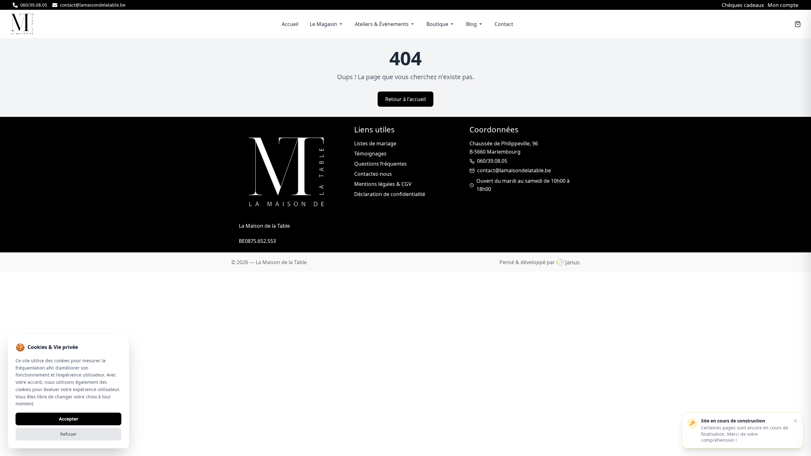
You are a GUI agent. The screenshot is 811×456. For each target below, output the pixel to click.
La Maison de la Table (281, 262)
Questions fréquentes (380, 163)
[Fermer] (795, 420)
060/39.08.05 (492, 160)
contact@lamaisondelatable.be (514, 170)
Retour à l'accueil (405, 99)
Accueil (290, 24)
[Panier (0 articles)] (797, 24)
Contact (504, 24)
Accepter (68, 419)
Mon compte (783, 5)
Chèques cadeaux (743, 5)
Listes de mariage (375, 143)
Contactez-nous (373, 173)
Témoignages (370, 153)
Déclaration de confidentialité (389, 194)
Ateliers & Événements (382, 24)
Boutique (437, 24)
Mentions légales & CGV (383, 183)
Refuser (68, 434)
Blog (471, 24)
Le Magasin (323, 24)
